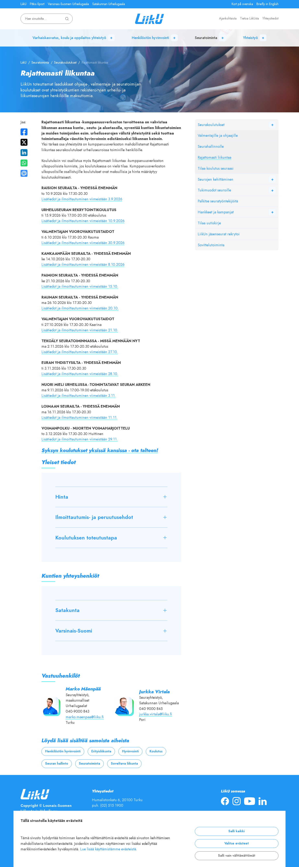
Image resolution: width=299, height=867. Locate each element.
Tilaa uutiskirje (209, 223)
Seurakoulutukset (65, 62)
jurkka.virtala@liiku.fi (155, 714)
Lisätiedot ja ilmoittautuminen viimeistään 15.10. (79, 286)
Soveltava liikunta (124, 763)
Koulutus (156, 751)
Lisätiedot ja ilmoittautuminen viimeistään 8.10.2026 (82, 264)
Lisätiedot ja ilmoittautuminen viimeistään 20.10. (80, 308)
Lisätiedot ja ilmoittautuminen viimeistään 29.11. (79, 439)
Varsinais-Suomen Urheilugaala (68, 4)
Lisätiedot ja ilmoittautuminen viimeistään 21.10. (79, 330)
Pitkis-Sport (37, 4)
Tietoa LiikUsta (249, 18)
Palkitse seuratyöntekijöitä (218, 201)
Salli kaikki (236, 831)
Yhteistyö (250, 37)
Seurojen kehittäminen (215, 179)
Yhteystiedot (270, 18)
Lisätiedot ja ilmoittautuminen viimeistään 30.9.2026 (82, 242)
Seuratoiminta (206, 37)
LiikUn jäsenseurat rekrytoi (219, 234)
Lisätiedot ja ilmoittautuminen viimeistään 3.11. (78, 395)
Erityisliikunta (101, 751)
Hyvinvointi (130, 751)
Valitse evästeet (236, 843)
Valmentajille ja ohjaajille (218, 135)
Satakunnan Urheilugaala (108, 4)
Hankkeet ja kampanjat (216, 212)
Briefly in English (267, 4)
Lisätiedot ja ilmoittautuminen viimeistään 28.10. (79, 373)
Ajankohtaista (228, 18)
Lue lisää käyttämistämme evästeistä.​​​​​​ (108, 849)
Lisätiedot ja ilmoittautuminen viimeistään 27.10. (79, 351)
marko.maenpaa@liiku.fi (85, 716)
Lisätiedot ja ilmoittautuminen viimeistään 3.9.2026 (81, 199)
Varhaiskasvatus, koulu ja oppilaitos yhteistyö (69, 37)
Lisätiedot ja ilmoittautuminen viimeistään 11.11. (79, 417)
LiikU (23, 4)
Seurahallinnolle (211, 146)
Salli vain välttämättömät (236, 855)
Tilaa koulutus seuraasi (216, 168)
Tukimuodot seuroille (214, 190)
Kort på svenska (242, 4)
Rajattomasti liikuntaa (214, 157)
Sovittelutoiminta (211, 244)
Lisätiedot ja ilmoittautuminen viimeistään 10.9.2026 (82, 220)
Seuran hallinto (56, 763)
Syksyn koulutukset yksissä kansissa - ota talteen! (99, 450)
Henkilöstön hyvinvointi (150, 37)
